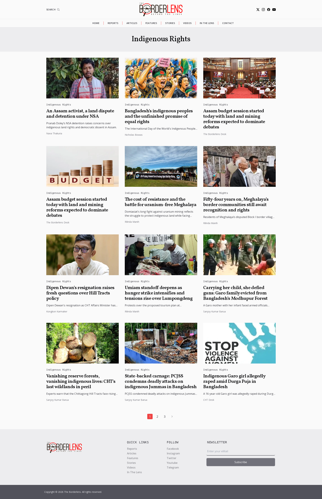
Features (151, 23)
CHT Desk (208, 399)
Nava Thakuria (54, 133)
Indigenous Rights (58, 104)
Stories (170, 23)
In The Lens (207, 23)
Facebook (173, 449)
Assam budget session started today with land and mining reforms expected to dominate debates (234, 119)
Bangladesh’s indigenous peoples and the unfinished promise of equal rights (159, 116)
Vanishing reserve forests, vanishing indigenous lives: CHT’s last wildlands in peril (80, 382)
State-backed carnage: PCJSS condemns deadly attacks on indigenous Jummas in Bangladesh (161, 382)
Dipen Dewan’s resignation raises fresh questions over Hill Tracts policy (80, 293)
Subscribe (240, 462)
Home (95, 23)
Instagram (173, 453)
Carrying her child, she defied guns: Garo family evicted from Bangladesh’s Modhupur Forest (235, 293)
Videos (187, 23)
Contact (228, 23)
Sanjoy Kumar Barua (214, 311)
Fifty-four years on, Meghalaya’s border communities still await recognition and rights (236, 205)
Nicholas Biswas (134, 134)
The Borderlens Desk (214, 134)
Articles (131, 23)
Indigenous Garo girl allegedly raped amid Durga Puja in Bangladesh (234, 382)
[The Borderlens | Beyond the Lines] (161, 9)
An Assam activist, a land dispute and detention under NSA (80, 113)
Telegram (173, 467)
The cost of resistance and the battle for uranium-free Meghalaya (160, 202)
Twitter (171, 458)
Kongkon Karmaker (56, 311)
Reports (113, 23)
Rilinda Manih (132, 221)
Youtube (172, 463)
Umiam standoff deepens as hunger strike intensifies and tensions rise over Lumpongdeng (159, 293)
